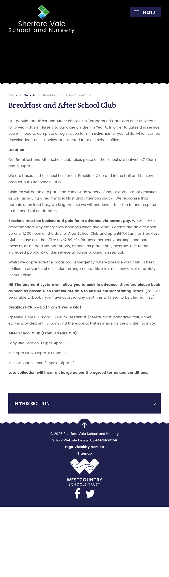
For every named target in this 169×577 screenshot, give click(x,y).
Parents (30, 95)
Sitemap (84, 453)
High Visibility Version (84, 447)
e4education (106, 440)
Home (12, 95)
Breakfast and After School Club (67, 95)
